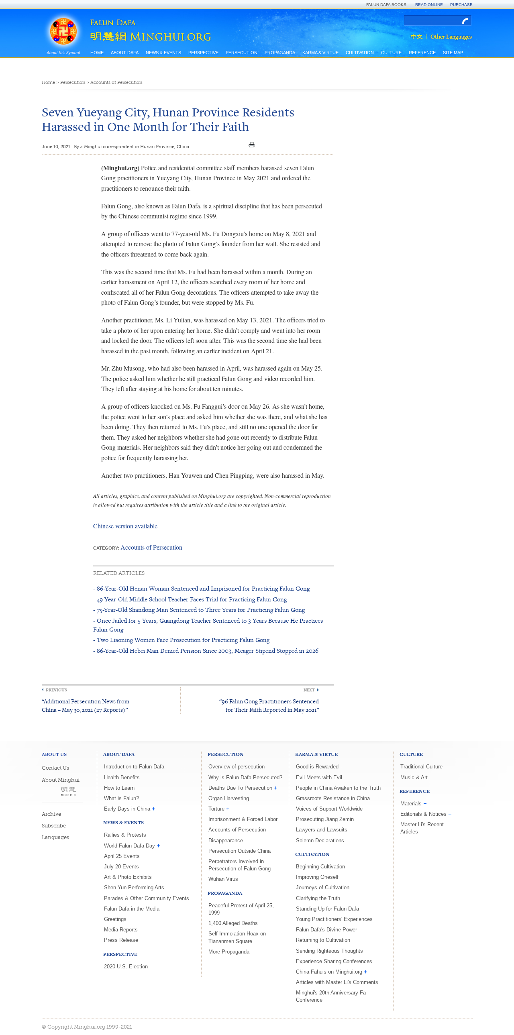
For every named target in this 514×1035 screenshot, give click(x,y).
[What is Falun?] (63, 21)
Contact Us (55, 768)
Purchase (461, 4)
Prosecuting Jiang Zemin (325, 819)
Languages (55, 837)
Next (309, 690)
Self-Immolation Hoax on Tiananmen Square (237, 937)
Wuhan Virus (223, 879)
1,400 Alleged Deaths (233, 923)
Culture (391, 52)
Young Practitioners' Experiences (334, 919)
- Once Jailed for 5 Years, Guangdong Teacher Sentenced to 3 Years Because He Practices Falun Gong (208, 625)
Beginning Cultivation (320, 867)
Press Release (121, 940)
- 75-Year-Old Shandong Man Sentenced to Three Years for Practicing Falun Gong (199, 609)
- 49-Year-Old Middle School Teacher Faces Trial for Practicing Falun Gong (190, 599)
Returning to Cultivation (323, 940)
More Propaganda (228, 952)
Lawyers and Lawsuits (321, 830)
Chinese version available (125, 526)
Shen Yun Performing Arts (134, 887)
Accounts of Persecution (116, 82)
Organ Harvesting (228, 798)
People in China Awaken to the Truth (338, 788)
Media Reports (121, 930)
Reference (422, 52)
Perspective (203, 52)
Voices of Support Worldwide (329, 809)
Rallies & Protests (125, 835)
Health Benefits (122, 777)
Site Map (453, 52)
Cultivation (360, 52)
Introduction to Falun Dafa (134, 767)
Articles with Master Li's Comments (337, 982)
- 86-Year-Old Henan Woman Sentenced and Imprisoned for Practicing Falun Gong (201, 588)
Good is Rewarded (317, 767)
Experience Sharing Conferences (334, 961)
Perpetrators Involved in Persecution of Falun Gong (239, 865)
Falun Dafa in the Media (131, 909)
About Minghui (61, 780)
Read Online (429, 4)
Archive (51, 814)
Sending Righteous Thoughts (329, 951)
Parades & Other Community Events (146, 898)
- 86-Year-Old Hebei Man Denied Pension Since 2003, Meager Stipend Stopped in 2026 (205, 650)
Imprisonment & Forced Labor (242, 819)
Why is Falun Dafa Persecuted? (245, 777)
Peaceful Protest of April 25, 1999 (241, 909)
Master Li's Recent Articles (422, 828)
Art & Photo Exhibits (128, 877)
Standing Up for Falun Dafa (327, 909)
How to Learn (119, 788)
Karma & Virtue (320, 52)
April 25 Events (122, 856)
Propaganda (280, 52)
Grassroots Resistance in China (333, 798)
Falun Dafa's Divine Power (326, 930)
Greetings (115, 919)
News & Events (163, 52)
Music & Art (414, 777)
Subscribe (54, 826)
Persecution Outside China (239, 851)
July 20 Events (121, 867)
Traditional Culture (421, 767)
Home (97, 52)
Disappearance (225, 840)
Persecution (241, 52)
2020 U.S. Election (126, 967)
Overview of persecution (236, 767)
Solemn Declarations (320, 840)
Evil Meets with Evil (319, 777)
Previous (56, 690)
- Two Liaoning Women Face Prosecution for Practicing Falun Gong (181, 640)
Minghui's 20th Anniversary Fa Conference (331, 996)
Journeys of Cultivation (322, 887)
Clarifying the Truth (318, 898)
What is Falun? (121, 798)
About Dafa (125, 52)
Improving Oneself (317, 877)
